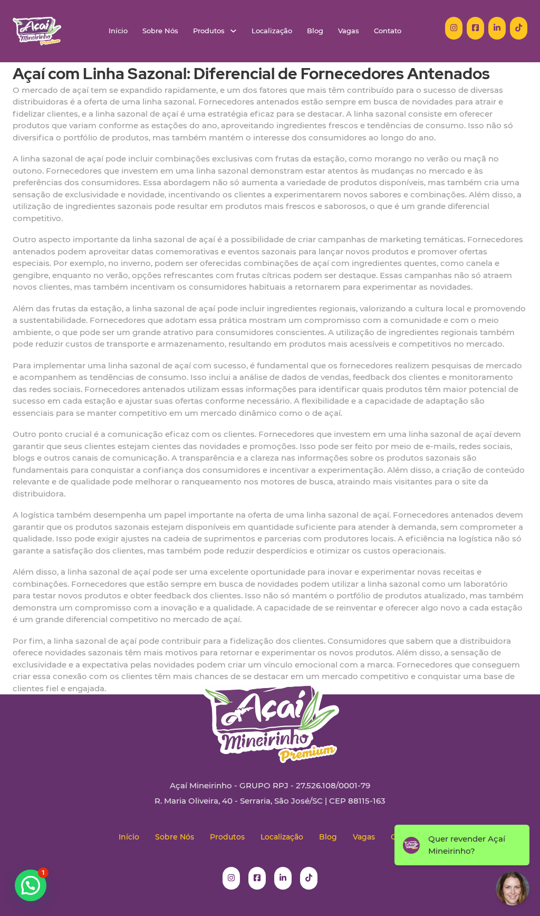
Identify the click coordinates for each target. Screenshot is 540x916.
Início (118, 30)
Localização (272, 30)
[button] (30, 885)
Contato (387, 30)
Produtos (209, 30)
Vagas (348, 30)
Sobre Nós (160, 30)
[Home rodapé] (270, 714)
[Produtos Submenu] (233, 30)
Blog (315, 30)
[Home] (37, 31)
